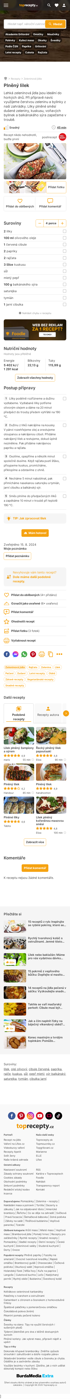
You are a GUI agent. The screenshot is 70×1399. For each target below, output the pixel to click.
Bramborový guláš (25, 1262)
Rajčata (42, 52)
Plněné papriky (32, 1255)
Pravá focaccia (13, 1216)
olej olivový (19, 1069)
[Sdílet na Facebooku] (7, 654)
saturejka (10, 1079)
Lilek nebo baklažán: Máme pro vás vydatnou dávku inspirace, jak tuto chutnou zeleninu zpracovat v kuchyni (46, 961)
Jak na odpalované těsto (29, 1209)
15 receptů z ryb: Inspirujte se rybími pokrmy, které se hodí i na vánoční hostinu (46, 925)
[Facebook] (11, 1116)
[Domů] (5, 79)
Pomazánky (27, 1201)
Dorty (7, 1249)
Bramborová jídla (21, 1234)
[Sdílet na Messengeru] (15, 654)
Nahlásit (40, 1181)
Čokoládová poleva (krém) (19, 1311)
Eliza (38, 759)
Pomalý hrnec (41, 1234)
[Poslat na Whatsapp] (24, 654)
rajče (7, 1074)
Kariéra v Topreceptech (49, 1173)
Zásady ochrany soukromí (18, 1173)
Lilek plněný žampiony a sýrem (19, 749)
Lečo (40, 1274)
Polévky (10, 40)
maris (7, 759)
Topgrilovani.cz (44, 1147)
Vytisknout (42, 654)
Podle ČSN (11, 46)
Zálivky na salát (14, 1220)
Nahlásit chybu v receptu (36, 313)
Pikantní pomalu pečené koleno (22, 1315)
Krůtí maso (32, 1230)
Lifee (39, 1159)
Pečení (9, 673)
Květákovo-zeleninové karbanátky (23, 1291)
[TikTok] (58, 1116)
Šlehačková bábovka (36, 1216)
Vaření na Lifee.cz (14, 1143)
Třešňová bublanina (36, 1220)
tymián (23, 1079)
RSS (38, 1169)
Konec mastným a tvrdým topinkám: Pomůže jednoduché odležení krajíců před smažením (47, 1042)
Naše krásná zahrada (16, 1159)
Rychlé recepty (28, 1237)
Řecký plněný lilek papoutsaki (48, 749)
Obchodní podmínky (15, 1181)
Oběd (52, 673)
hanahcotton (43, 792)
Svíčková (61, 1212)
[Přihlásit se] (65, 5)
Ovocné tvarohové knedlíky (32, 1259)
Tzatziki (20, 1224)
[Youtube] (39, 1116)
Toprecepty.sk (44, 1139)
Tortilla (40, 1205)
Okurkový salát (23, 1266)
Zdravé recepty (14, 679)
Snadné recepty (14, 685)
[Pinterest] (21, 1116)
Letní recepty (13, 52)
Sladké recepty (27, 1241)
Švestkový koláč (52, 1278)
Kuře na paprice (47, 1270)
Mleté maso (47, 1230)
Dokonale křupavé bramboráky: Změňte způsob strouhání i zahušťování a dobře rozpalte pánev (31, 1353)
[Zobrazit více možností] (59, 654)
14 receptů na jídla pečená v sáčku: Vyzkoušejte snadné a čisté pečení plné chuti (47, 991)
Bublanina (35, 1278)
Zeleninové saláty (26, 1245)
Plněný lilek (11, 784)
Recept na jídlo (12, 1139)
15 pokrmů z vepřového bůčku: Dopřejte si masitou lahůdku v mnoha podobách (46, 974)
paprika (56, 1069)
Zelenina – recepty (47, 1201)
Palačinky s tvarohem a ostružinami (24, 1295)
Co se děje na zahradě (41, 1212)
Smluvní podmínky (14, 1185)
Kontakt (40, 1189)
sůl (26, 1074)
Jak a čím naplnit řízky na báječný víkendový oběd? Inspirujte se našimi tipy (45, 1024)
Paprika (26, 46)
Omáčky (38, 34)
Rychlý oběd (20, 1278)
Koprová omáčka (43, 1266)
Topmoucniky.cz (45, 1143)
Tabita (7, 825)
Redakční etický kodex (17, 1189)
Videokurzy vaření (14, 1147)
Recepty (15, 78)
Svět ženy (9, 1155)
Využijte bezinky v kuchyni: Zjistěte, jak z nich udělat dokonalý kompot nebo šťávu (34, 1367)
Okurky (42, 40)
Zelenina (46, 667)
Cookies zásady (13, 1177)
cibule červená (39, 1069)
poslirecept (49, 137)
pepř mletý (36, 1074)
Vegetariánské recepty (40, 679)
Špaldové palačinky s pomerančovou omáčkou (30, 1307)
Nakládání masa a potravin (19, 1205)
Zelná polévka (58, 1216)
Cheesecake (45, 1262)
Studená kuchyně (48, 1245)
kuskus (17, 1074)
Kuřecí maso (26, 40)
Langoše (9, 1274)
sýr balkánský (55, 1074)
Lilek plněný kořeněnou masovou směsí (50, 821)
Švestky (55, 40)
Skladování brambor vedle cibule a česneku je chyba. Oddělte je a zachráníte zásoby (34, 1360)
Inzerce (8, 1193)
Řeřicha (21, 1212)
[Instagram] (30, 1116)
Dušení (21, 673)
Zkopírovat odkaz (51, 654)
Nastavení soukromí (15, 1169)
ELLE (39, 1155)
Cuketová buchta (26, 1274)
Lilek (57, 667)
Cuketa (29, 52)
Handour (9, 792)
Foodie (40, 1177)
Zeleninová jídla (33, 78)
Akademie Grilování (17, 34)
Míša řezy (30, 1270)
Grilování (40, 46)
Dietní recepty (47, 1241)
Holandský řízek (13, 1270)
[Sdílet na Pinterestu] (33, 654)
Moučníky (53, 34)
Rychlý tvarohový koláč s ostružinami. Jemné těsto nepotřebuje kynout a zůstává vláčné (45, 943)
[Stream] (49, 1116)
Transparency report (48, 1185)
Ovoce (16, 1249)
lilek (6, 1069)
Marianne (41, 1151)
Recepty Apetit (12, 1151)
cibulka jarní (37, 1079)
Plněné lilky (11, 817)
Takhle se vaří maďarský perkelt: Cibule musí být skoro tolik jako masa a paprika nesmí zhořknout (45, 1009)
